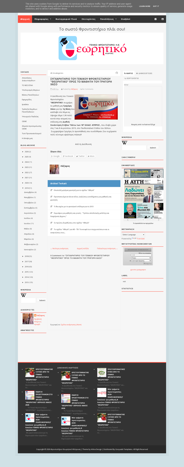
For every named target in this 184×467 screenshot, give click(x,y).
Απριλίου (28, 234)
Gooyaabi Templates (123, 449)
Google (56, 156)
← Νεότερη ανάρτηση (59, 248)
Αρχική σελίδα (83, 248)
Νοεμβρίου (28, 197)
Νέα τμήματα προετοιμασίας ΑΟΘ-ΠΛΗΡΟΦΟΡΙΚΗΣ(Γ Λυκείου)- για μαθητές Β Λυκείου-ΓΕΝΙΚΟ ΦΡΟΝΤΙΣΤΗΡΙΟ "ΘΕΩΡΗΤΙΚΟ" (39, 422)
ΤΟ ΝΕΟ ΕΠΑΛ (27, 85)
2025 (27, 156)
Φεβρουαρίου (30, 244)
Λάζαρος (41, 315)
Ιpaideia (25, 104)
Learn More (144, 6)
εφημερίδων (149, 223)
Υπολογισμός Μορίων (31, 90)
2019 (27, 188)
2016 (27, 266)
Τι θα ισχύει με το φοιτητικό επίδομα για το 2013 (73, 206)
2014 (27, 277)
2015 (27, 272)
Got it (156, 6)
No (83, 89)
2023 (27, 167)
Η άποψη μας (27, 138)
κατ (124, 281)
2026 (27, 151)
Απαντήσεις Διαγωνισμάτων (28, 79)
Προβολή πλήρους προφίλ (38, 322)
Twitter (81, 156)
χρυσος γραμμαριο (138, 269)
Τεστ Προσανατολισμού (31, 133)
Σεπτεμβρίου (29, 208)
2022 (27, 172)
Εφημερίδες (27, 99)
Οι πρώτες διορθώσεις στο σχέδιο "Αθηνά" (71, 223)
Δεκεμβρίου (29, 192)
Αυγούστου (28, 213)
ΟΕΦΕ (24, 121)
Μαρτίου (27, 239)
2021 (27, 177)
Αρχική (26, 19)
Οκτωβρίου (29, 202)
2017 (27, 261)
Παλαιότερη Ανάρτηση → (107, 248)
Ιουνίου (27, 223)
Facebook (68, 156)
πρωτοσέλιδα (139, 223)
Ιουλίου (27, 218)
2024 (27, 162)
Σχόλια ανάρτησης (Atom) (71, 324)
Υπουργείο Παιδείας (30, 116)
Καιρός (134, 124)
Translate (141, 238)
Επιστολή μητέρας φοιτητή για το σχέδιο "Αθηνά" (74, 190)
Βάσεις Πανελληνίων (30, 95)
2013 (27, 282)
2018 (27, 256)
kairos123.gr (149, 124)
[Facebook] (155, 19)
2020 (27, 183)
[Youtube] (162, 19)
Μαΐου (26, 228)
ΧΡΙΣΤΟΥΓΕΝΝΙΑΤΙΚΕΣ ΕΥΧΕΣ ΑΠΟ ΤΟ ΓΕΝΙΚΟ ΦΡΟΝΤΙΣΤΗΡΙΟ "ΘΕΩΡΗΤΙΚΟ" (39, 374)
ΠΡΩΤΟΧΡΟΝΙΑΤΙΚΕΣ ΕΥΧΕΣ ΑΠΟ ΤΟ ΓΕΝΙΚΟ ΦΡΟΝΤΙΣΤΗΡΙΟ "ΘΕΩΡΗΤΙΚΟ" (111, 374)
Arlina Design (96, 449)
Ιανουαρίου (29, 249)
